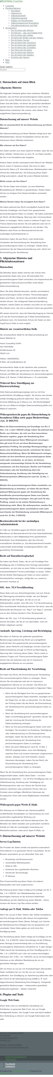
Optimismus (16, 13)
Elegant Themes (21, 1071)
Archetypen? (11, 28)
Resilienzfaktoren (13, 8)
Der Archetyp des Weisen (22, 30)
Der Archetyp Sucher (20, 40)
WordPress (5, 1073)
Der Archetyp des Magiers (22, 55)
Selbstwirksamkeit (19, 18)
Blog (7, 60)
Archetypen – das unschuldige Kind (26, 33)
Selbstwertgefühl (18, 15)
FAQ (7, 62)
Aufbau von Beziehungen (22, 20)
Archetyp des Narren (20, 57)
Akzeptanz (15, 11)
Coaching (9, 6)
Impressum (10, 1059)
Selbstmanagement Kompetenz (25, 23)
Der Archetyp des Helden (22, 35)
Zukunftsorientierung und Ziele (24, 25)
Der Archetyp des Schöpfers (23, 47)
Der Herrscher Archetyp (21, 50)
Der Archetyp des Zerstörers (23, 42)
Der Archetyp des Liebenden (23, 45)
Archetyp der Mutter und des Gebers (27, 38)
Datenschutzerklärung (16, 1057)
